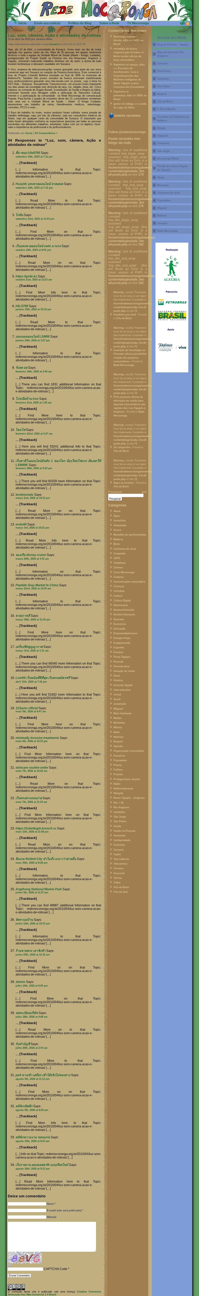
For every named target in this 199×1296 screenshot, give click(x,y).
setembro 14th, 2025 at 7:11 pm (34, 156)
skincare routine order (32, 767)
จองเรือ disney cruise (31, 555)
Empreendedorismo (125, 633)
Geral (28, 133)
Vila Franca (164, 71)
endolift (21, 524)
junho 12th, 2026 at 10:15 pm (33, 923)
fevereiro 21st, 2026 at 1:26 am (34, 402)
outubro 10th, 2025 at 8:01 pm (33, 249)
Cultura (117, 595)
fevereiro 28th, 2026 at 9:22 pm (34, 468)
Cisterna (118, 577)
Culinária (118, 591)
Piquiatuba (120, 760)
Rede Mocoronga (123, 365)
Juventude (119, 703)
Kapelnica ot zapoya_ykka (129, 64)
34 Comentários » (46, 133)
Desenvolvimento (123, 609)
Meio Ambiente (122, 713)
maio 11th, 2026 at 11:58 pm (32, 831)
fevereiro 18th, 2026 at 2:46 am (34, 371)
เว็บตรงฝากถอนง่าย (29, 798)
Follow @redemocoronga (127, 132)
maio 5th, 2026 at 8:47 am (31, 711)
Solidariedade (121, 840)
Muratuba (119, 722)
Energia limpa (121, 638)
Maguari (118, 708)
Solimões (119, 844)
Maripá (161, 128)
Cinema (118, 567)
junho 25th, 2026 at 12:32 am (33, 954)
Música (117, 727)
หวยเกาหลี (23, 615)
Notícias (118, 736)
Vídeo (116, 882)
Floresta (118, 661)
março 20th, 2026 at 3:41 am (32, 558)
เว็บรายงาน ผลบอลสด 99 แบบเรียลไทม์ (42, 1164)
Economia (119, 624)
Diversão (118, 619)
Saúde (117, 826)
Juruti (116, 699)
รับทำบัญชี (23, 1044)
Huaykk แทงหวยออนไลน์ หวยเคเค (39, 184)
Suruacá (54, 44)
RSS (182, 23)
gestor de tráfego (123, 103)
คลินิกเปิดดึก (24, 1106)
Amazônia (119, 520)
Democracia (120, 605)
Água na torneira (123, 482)
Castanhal (119, 553)
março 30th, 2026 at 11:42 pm (33, 619)
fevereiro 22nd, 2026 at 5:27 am (34, 433)
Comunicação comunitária (129, 581)
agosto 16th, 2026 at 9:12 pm (33, 1168)
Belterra (118, 539)
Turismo (118, 868)
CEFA (116, 558)
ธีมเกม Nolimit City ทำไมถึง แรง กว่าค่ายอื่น (46, 859)
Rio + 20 (118, 802)
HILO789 (22, 306)
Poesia (117, 765)
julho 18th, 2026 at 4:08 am (32, 1016)
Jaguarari (162, 135)
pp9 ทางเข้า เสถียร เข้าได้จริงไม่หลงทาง (43, 1075)
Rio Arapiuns (121, 807)
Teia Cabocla (121, 859)
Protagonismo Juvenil (126, 779)
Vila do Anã (120, 891)
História (118, 680)
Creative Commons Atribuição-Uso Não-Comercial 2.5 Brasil (54, 1293)
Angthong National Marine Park (39, 889)
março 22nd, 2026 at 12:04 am (33, 588)
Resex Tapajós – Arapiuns (129, 797)
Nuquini (118, 741)
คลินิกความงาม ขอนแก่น (33, 1137)
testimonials (24, 494)
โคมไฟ (20, 429)
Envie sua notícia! (47, 23)
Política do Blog (80, 23)
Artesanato (119, 525)
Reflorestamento (123, 788)
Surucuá (162, 63)
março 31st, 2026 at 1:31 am (32, 650)
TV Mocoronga (138, 23)
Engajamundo (121, 642)
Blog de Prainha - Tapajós (172, 44)
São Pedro (119, 821)
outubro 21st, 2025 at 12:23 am (34, 279)
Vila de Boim (124, 318)
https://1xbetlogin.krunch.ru (36, 828)
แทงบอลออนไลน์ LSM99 (33, 336)
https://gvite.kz (26, 276)
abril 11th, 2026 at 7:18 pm (31, 681)
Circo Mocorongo (123, 572)
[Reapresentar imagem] (10, 1266)
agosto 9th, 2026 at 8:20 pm (32, 1110)
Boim (116, 544)
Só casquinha (121, 447)
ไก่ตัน (19, 215)
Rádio (116, 783)
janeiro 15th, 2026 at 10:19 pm (33, 309)
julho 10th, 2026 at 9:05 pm (32, 985)
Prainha (118, 774)
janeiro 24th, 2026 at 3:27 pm (33, 340)
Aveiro (117, 530)
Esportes (118, 647)
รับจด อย (21, 367)
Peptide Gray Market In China (37, 585)
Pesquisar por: (127, 492)
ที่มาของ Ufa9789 (28, 152)
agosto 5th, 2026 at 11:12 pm (33, 1078)
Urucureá (118, 873)
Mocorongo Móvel (168, 158)
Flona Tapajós (121, 656)
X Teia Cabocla (166, 109)
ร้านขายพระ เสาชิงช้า (30, 950)
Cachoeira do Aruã (124, 548)
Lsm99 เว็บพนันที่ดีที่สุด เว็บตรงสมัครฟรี (43, 677)
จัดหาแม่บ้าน (24, 919)
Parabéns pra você (124, 314)
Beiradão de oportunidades (129, 534)
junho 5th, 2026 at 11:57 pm (32, 892)
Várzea (117, 877)
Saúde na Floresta (124, 830)
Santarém (119, 812)
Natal (116, 732)
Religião (118, 793)
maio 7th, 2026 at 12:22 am (31, 770)
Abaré (116, 511)
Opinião (118, 746)
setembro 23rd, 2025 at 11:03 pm (35, 218)
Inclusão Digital (122, 685)
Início (22, 23)
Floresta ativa (121, 666)
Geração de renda (124, 671)
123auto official (27, 708)
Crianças (118, 586)
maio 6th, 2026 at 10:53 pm (32, 741)
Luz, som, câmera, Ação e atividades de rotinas (54, 35)
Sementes (119, 835)
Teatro (117, 854)
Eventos (118, 652)
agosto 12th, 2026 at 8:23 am (33, 1141)
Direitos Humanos (124, 614)
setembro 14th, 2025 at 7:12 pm (34, 187)
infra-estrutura (121, 689)
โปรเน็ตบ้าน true (27, 398)
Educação (119, 628)
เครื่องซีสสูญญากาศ (29, 646)
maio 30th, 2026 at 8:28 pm (32, 862)
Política (118, 769)
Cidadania (119, 562)
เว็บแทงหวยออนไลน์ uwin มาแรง (38, 246)
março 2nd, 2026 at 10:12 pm (33, 497)
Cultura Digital (122, 600)
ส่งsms (20, 981)
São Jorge (119, 816)
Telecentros (120, 863)
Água (116, 515)
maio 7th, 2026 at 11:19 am (31, 801)
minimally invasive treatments (37, 737)
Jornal (117, 694)
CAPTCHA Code (55, 1269)
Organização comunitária (128, 750)
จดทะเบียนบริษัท (27, 1013)
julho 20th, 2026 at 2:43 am (32, 1047)
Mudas (117, 718)
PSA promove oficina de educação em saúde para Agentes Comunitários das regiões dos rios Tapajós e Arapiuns (129, 404)
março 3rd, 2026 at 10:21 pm (32, 527)
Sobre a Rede (109, 23)
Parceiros (119, 755)
